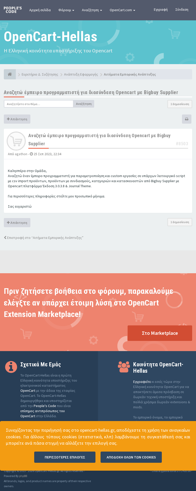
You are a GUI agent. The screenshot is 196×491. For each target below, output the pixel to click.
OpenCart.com (121, 10)
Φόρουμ (65, 10)
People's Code (45, 405)
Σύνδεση (181, 9)
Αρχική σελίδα (40, 10)
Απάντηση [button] (18, 119)
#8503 (182, 143)
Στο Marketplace (160, 333)
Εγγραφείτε (142, 381)
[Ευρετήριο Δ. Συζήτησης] (10, 74)
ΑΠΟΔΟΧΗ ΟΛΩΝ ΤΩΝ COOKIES (131, 457)
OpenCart (27, 390)
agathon (21, 154)
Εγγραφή (161, 9)
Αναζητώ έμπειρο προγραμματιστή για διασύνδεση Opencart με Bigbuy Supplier (91, 92)
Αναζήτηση (91, 10)
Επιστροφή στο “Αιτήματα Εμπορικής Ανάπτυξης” (44, 237)
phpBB (23, 476)
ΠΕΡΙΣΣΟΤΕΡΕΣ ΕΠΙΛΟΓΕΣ (65, 457)
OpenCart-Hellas (50, 36)
